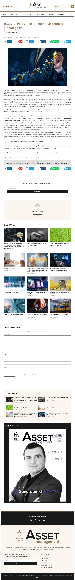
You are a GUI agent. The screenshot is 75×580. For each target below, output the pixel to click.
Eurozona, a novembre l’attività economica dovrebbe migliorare (59, 315)
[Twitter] (36, 10)
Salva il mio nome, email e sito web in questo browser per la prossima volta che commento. (28, 374)
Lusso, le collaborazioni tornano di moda (37, 315)
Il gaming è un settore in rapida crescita (36, 292)
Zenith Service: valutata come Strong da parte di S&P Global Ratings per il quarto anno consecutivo (37, 270)
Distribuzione (40, 14)
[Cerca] (72, 6)
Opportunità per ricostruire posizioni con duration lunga (58, 269)
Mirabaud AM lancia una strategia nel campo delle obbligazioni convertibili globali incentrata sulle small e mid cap (14, 246)
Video (70, 14)
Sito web (6, 367)
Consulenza (61, 14)
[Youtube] (40, 10)
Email (5, 360)
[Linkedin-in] (31, 520)
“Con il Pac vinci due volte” (11, 134)
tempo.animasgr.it (53, 152)
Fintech (51, 14)
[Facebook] (34, 10)
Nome (5, 354)
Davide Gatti (24, 158)
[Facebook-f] (35, 520)
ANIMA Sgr (28, 120)
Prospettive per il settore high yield (14, 314)
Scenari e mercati (26, 14)
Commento (7, 334)
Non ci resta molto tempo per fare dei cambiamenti (36, 244)
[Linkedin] (38, 10)
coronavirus (17, 158)
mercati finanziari (32, 158)
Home (4, 14)
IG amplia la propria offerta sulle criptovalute (59, 292)
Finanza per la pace (9, 269)
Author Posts (37, 216)
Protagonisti (14, 14)
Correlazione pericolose (11, 292)
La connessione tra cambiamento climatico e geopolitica (59, 244)
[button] (8, 6)
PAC (38, 158)
